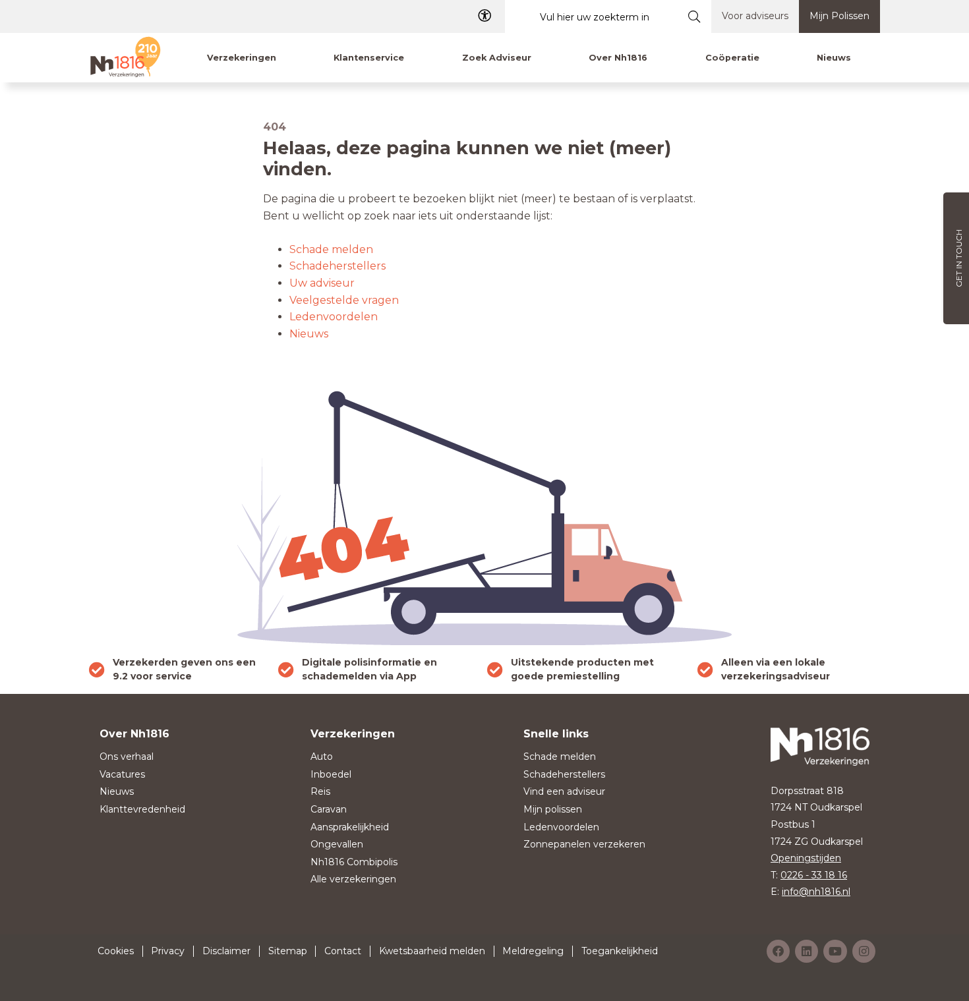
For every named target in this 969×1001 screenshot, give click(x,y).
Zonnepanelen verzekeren (584, 844)
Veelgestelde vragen (344, 300)
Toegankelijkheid (619, 951)
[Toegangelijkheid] (484, 16)
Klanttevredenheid (142, 809)
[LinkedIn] (806, 951)
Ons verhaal (127, 756)
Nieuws (308, 334)
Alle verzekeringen (353, 879)
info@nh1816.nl (816, 892)
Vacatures (122, 774)
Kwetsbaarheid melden (432, 951)
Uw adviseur (322, 283)
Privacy (168, 951)
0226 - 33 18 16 (813, 875)
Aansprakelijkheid (349, 827)
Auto (321, 756)
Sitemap (287, 951)
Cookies (116, 951)
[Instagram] (863, 951)
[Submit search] (694, 16)
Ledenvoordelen (333, 316)
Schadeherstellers (337, 266)
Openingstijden (806, 858)
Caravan (328, 809)
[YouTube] (835, 951)
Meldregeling (533, 951)
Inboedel (330, 774)
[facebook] (778, 951)
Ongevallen (336, 844)
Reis (320, 791)
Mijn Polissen (839, 16)
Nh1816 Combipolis (353, 862)
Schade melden (331, 249)
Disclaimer (226, 951)
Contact (342, 951)
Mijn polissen (552, 809)
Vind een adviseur (564, 791)
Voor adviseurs (755, 16)
